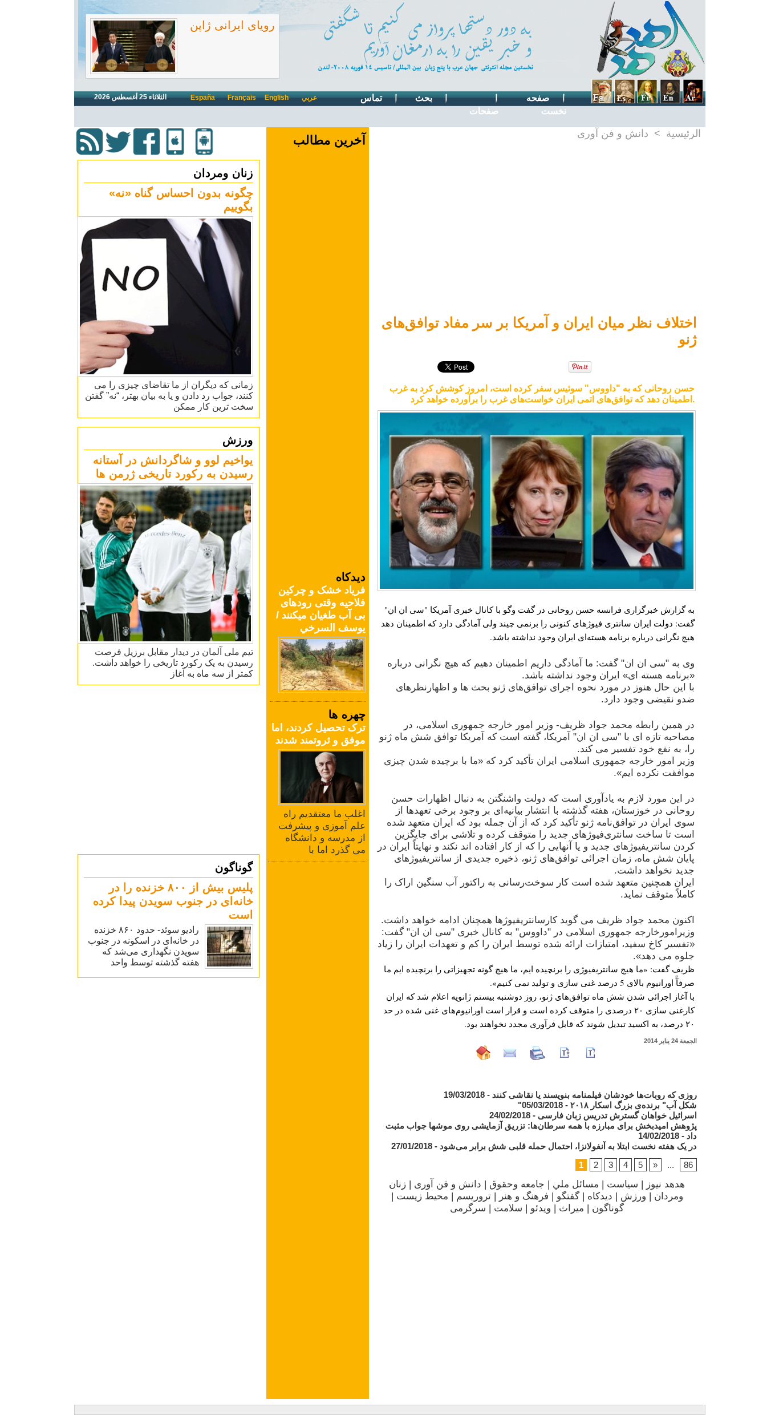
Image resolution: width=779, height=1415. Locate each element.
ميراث (571, 1208)
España (202, 97)
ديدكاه (599, 1196)
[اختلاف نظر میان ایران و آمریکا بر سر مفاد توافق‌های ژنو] (537, 413)
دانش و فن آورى (612, 133)
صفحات (484, 111)
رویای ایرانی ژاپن (232, 25)
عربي (309, 97)
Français (242, 97)
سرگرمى (468, 1208)
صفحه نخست (546, 104)
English (277, 97)
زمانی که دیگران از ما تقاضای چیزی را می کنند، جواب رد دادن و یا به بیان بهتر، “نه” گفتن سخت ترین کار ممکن (169, 395)
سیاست (622, 1184)
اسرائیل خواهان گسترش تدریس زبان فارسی (617, 1115)
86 (688, 1165)
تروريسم (473, 1196)
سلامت (508, 1208)
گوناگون (234, 867)
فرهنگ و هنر (524, 1196)
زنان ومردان (223, 173)
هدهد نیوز (665, 1184)
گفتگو (568, 1196)
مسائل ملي (576, 1184)
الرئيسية (683, 133)
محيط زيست (422, 1196)
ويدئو (540, 1208)
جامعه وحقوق (517, 1184)
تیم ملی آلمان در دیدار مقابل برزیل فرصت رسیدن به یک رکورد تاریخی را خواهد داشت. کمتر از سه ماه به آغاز (172, 662)
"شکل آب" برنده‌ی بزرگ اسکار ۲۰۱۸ (607, 1105)
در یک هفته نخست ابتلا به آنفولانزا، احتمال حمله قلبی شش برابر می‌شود (568, 1146)
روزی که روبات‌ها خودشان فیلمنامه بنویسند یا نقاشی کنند (594, 1094)
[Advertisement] (170, 769)
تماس (372, 98)
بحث (425, 98)
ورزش (237, 440)
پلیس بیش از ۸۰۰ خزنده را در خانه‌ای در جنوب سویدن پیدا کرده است (173, 901)
